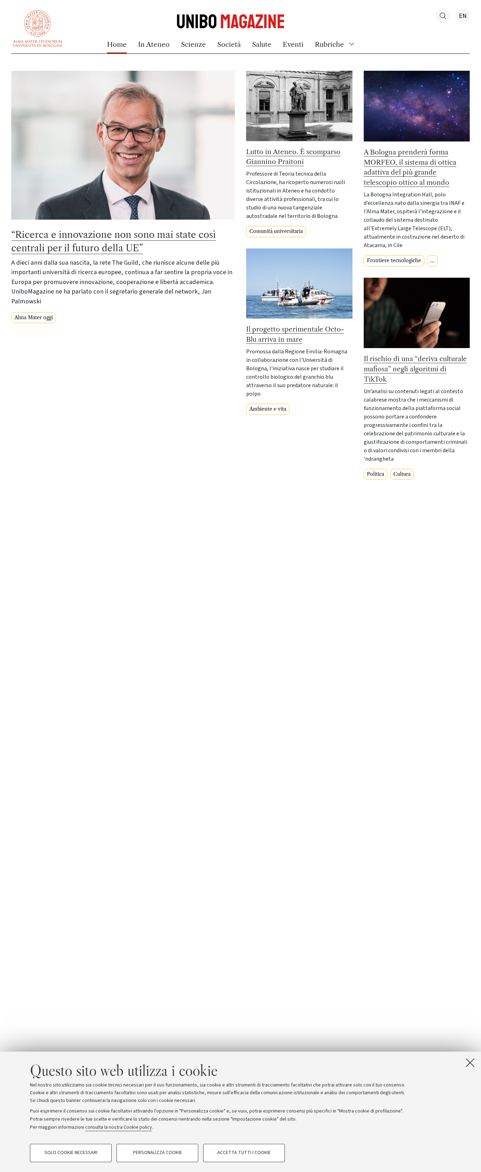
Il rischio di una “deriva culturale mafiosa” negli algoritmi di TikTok (415, 368)
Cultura (402, 474)
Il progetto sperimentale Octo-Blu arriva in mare (295, 334)
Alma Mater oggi (33, 317)
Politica (375, 474)
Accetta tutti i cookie (244, 1153)
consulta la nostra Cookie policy (118, 1126)
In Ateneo (154, 44)
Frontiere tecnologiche (394, 260)
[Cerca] (443, 16)
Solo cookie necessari (71, 1153)
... (432, 260)
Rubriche (329, 44)
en (463, 16)
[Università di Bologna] (37, 27)
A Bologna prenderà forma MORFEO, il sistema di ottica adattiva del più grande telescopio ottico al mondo (410, 167)
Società (229, 44)
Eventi (293, 44)
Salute (261, 44)
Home (117, 44)
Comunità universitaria (276, 231)
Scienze (193, 44)
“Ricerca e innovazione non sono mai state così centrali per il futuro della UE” (113, 241)
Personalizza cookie (157, 1153)
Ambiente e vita (267, 409)
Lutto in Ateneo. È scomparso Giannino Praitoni (293, 156)
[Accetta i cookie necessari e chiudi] (470, 1062)
